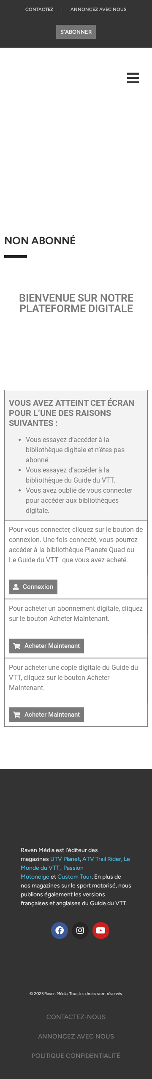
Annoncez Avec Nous (99, 9)
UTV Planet (65, 859)
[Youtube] (100, 930)
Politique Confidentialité (76, 1056)
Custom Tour (74, 876)
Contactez (39, 9)
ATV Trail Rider (101, 859)
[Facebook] (59, 930)
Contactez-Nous (76, 1017)
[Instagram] (80, 930)
